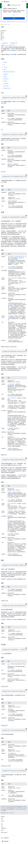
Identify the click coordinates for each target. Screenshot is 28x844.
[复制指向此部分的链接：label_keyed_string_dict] (18, 347)
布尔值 (5, 62)
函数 (21, 257)
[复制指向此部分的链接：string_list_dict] (12, 766)
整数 (8, 164)
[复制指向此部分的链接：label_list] (8, 455)
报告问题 (4, 43)
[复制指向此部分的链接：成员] (5, 59)
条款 (2, 837)
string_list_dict (7, 88)
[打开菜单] (2, 1)
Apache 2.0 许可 (16, 807)
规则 (22, 246)
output (5, 76)
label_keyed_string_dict (9, 71)
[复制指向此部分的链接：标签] (5, 212)
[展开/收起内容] (6, 30)
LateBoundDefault (20, 256)
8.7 (12, 45)
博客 (2, 818)
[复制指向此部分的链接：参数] (5, 107)
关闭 (14, 15)
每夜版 (2, 45)
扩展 (6, 24)
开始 (14, 18)
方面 (9, 340)
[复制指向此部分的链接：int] (4, 130)
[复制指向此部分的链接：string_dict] (9, 686)
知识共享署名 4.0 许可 (21, 806)
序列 (11, 164)
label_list (6, 74)
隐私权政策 (6, 837)
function (13, 384)
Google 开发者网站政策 (9, 809)
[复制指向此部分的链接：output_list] (9, 601)
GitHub (2, 820)
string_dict (6, 83)
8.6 (14, 45)
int (4, 64)
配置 (12, 323)
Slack (2, 830)
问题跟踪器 (3, 828)
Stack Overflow (4, 832)
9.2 (5, 45)
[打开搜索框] (23, 1)
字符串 (5, 81)
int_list (5, 67)
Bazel (2, 24)
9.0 (9, 45)
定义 (10, 54)
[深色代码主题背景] (26, 96)
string (3, 653)
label (5, 69)
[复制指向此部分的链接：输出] (5, 560)
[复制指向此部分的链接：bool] (5, 93)
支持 (2, 826)
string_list (6, 86)
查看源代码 (14, 43)
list (18, 465)
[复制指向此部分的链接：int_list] (6, 172)
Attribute (5, 97)
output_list (6, 78)
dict (8, 384)
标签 (9, 256)
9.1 (7, 45)
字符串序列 (15, 278)
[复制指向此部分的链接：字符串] (7, 645)
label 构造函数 (14, 225)
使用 (14, 54)
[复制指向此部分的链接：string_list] (8, 725)
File (15, 289)
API (8, 24)
